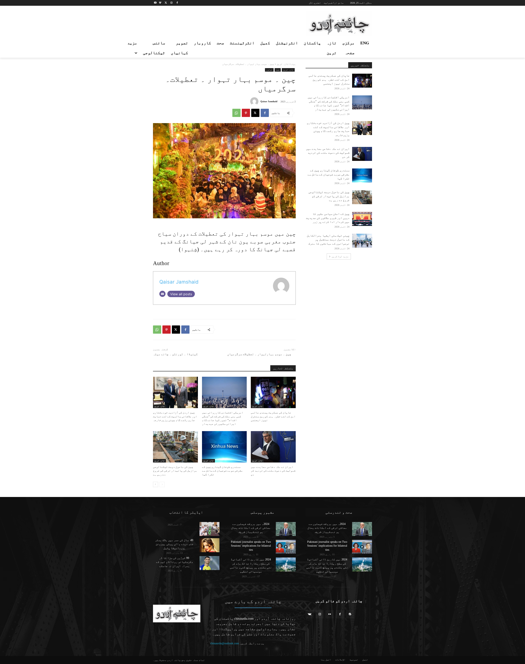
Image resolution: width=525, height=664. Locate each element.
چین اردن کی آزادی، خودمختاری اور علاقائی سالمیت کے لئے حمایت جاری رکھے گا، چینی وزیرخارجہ (175, 416)
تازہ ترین (283, 64)
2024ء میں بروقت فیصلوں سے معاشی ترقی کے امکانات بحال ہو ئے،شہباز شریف (250, 527)
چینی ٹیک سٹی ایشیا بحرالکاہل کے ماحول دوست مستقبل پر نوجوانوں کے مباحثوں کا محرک (328, 239)
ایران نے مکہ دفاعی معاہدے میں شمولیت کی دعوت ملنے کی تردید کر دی (273, 470)
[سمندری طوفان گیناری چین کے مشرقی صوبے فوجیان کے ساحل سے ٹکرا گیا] (224, 447)
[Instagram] (171, 3)
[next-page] (155, 484)
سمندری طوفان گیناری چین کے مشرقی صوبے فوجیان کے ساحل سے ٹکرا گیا (222, 470)
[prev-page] (162, 484)
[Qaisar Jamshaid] (255, 101)
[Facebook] (177, 3)
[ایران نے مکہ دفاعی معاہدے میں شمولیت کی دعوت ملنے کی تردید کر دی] (273, 447)
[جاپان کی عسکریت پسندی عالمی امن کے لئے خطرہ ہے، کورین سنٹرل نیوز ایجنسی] (273, 392)
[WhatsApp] (236, 113)
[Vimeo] (160, 3)
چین (278, 70)
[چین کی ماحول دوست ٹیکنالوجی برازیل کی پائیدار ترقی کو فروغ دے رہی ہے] (175, 447)
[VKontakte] (310, 614)
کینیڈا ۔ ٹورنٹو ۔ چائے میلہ (175, 354)
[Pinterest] (246, 113)
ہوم (293, 64)
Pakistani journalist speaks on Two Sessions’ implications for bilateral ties (251, 545)
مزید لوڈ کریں (340, 256)
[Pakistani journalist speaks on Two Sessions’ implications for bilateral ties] (286, 547)
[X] (165, 3)
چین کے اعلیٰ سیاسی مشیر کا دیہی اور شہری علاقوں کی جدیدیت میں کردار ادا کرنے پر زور (327, 217)
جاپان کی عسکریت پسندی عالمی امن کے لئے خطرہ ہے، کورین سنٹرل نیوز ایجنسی (273, 416)
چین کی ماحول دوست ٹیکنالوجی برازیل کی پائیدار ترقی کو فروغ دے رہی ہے (175, 470)
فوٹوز (269, 70)
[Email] (162, 294)
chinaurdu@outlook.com (224, 643)
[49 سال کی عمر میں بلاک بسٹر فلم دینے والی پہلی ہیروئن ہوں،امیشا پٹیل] (209, 545)
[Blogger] (350, 614)
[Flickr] (330, 614)
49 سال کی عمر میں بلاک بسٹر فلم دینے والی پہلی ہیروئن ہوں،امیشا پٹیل (174, 544)
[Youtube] (155, 3)
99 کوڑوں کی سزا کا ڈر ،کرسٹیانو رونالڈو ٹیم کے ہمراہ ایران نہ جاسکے (174, 562)
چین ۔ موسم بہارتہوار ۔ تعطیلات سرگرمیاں (259, 354)
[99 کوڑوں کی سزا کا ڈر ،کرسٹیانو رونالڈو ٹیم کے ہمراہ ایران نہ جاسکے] (209, 563)
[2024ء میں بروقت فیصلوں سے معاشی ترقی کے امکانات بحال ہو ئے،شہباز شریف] (286, 529)
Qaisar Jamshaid (268, 101)
